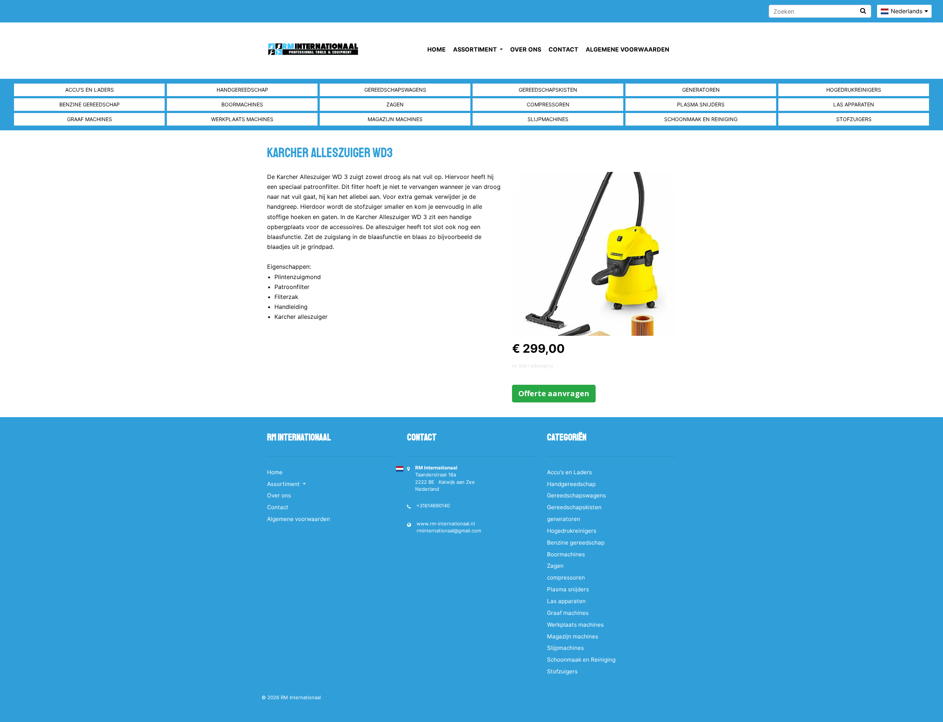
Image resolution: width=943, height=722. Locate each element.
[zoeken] (863, 11)
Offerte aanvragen (553, 393)
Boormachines (242, 104)
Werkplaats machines (242, 119)
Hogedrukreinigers (853, 90)
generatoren (701, 90)
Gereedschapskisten (548, 90)
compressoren (548, 104)
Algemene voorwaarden (627, 49)
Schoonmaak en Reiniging (700, 119)
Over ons (525, 49)
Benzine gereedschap (89, 104)
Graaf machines (89, 119)
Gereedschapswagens (395, 90)
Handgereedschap (242, 90)
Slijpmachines (547, 119)
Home (436, 49)
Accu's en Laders (89, 90)
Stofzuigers (854, 119)
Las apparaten (853, 104)
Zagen (395, 104)
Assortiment (475, 49)
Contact (563, 49)
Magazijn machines (395, 119)
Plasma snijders (701, 104)
